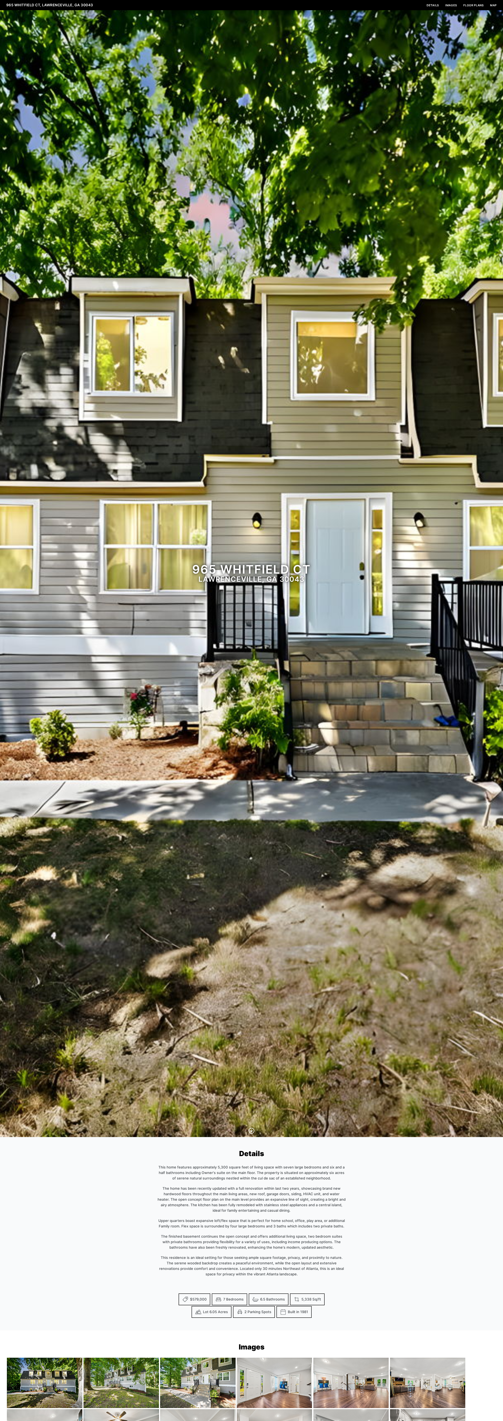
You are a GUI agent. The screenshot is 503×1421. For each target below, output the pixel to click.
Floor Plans (473, 5)
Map (493, 5)
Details (433, 5)
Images (451, 5)
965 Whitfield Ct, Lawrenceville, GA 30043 (49, 5)
